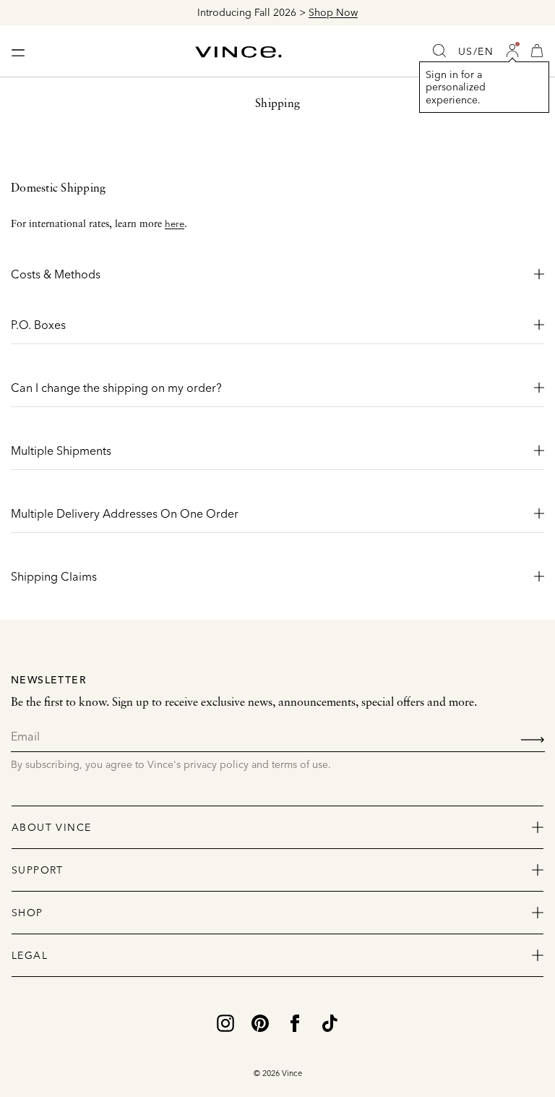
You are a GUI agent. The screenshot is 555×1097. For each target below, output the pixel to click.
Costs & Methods (55, 274)
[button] (512, 50)
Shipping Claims (54, 576)
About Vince (51, 827)
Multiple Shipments (61, 450)
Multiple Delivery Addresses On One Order (124, 513)
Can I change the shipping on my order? (116, 387)
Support (38, 869)
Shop (27, 912)
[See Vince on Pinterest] (260, 1022)
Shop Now (333, 12)
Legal (30, 955)
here (174, 223)
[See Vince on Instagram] (225, 1022)
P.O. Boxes (38, 324)
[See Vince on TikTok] (329, 1022)
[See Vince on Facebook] (295, 1022)
